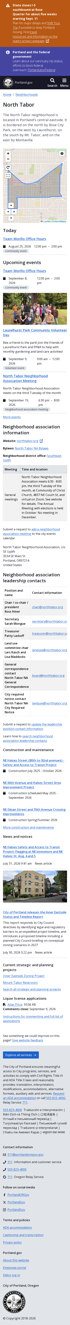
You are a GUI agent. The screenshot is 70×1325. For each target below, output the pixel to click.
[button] (52, 83)
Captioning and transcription (23, 1235)
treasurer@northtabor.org (51, 633)
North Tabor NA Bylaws (32, 448)
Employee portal (14, 1268)
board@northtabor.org (48, 675)
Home (7, 94)
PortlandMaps (59, 221)
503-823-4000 (55, 1098)
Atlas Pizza (14, 1004)
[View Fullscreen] (8, 175)
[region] (35, 186)
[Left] (8, 212)
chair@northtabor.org (47, 607)
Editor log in (11, 1275)
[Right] (14, 212)
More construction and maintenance (28, 827)
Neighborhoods (26, 94)
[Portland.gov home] (17, 82)
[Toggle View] (62, 153)
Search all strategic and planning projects (32, 989)
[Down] (11, 218)
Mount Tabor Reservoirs (20, 983)
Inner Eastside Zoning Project (23, 976)
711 (24, 1102)
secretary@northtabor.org (50, 621)
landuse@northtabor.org (49, 650)
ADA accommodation (17, 1227)
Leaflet (46, 221)
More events (12, 417)
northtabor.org (27, 441)
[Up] (11, 205)
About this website (16, 1260)
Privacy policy (12, 1242)
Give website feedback (27, 1040)
